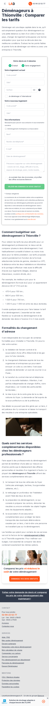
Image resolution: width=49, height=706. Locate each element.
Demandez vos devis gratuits (24, 579)
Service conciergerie (10, 657)
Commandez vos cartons (11, 653)
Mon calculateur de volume (12, 650)
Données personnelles (10, 684)
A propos (5, 623)
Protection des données (11, 680)
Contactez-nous (8, 626)
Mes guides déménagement (12, 640)
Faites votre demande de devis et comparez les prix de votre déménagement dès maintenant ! (24, 595)
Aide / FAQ (6, 637)
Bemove (41, 696)
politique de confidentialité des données (29, 214)
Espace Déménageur (10, 666)
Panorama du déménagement (13, 663)
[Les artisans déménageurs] (11, 3)
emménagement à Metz (34, 535)
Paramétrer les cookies (10, 687)
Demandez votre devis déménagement (16, 647)
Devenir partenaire (9, 644)
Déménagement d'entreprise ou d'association (22, 129)
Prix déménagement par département (16, 660)
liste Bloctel (32, 219)
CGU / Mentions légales (10, 677)
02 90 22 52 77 (39, 4)
